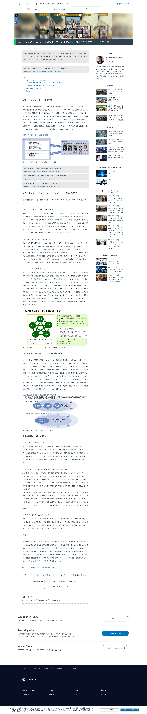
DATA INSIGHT (37, 668)
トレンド (30, 668)
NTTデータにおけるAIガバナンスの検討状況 (40, 86)
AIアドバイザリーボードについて (36, 80)
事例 (87, 9)
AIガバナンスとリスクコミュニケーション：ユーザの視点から (46, 83)
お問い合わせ (56, 587)
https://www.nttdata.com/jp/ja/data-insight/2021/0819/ (41, 171)
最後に (28, 91)
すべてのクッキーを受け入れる (130, 710)
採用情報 (24, 694)
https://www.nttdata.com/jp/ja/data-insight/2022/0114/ (41, 186)
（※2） (25, 123)
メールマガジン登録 (115, 633)
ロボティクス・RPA (43, 600)
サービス (51, 690)
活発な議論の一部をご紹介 (34, 88)
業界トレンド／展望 (32, 9)
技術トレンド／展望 (59, 9)
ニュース (77, 694)
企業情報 (103, 690)
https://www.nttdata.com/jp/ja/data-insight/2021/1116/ (41, 179)
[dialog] (73, 710)
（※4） (58, 126)
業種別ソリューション (28, 690)
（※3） (67, 123)
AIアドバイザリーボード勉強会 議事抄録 (39, 568)
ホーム (23, 668)
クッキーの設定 (109, 710)
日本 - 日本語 (27, 684)
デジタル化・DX (54, 600)
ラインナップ (104, 694)
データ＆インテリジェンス (30, 600)
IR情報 (50, 694)
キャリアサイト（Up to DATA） (114, 648)
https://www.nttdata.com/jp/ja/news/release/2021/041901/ (42, 71)
